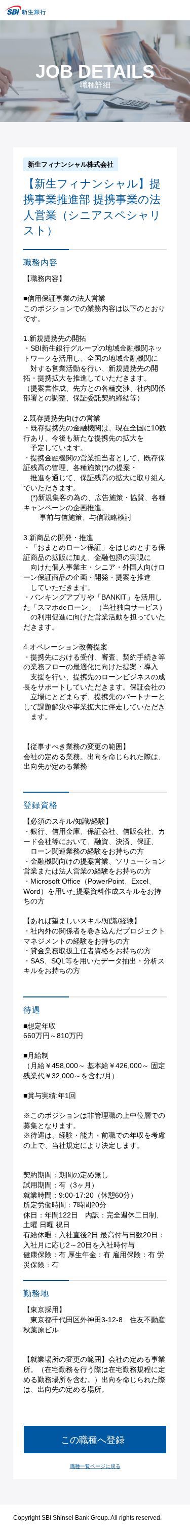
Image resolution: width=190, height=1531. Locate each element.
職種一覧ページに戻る (95, 1466)
